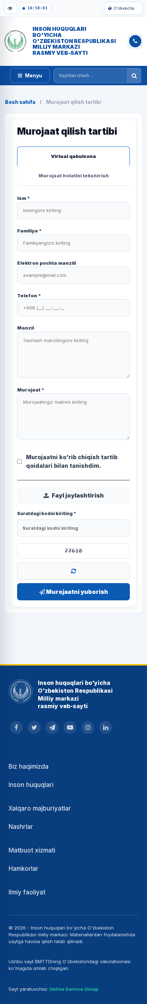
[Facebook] (16, 727)
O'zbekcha (123, 8)
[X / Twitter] (34, 727)
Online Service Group (73, 989)
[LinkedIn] (105, 727)
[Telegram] (52, 727)
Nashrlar (21, 826)
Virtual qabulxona (73, 156)
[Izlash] (134, 75)
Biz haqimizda (29, 766)
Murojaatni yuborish (76, 591)
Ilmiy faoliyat (27, 892)
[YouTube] (70, 727)
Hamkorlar (24, 868)
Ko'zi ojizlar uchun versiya (10, 8)
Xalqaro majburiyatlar (40, 808)
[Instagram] (87, 727)
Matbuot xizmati (32, 850)
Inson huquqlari (31, 784)
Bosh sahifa (20, 102)
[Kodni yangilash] (73, 571)
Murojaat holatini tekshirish (74, 175)
